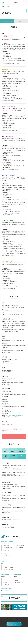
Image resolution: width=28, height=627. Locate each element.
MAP (3, 342)
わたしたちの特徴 (6, 584)
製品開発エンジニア (6, 545)
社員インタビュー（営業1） (8, 566)
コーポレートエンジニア (20, 545)
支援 (3, 580)
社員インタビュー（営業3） (8, 569)
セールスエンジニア (20, 549)
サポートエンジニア (20, 547)
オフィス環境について (7, 586)
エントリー (14, 624)
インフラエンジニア (6, 550)
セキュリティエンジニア (7, 547)
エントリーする (14, 436)
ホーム (3, 6)
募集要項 (16, 579)
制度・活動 (5, 582)
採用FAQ (16, 580)
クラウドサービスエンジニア (8, 549)
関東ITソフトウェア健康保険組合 (16, 415)
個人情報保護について (19, 582)
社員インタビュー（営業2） (8, 567)
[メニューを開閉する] (25, 3)
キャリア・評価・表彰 (7, 579)
